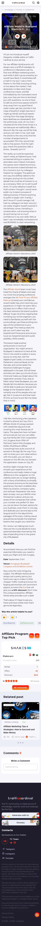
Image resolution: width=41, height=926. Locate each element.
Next (36, 721)
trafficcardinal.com (30, 883)
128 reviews (34, 681)
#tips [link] (24, 722)
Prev (4, 721)
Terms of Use (7, 913)
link (24, 587)
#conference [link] (9, 623)
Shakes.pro (8, 656)
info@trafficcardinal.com (18, 908)
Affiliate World (13, 289)
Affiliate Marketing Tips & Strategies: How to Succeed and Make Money (19, 729)
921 (15, 737)
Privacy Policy (8, 917)
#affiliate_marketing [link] (11, 722)
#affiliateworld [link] (26, 623)
